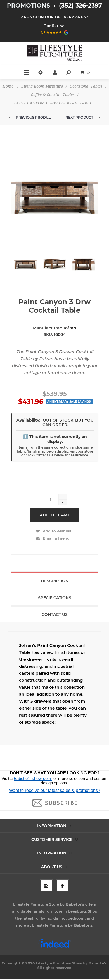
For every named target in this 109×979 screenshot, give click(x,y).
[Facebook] (62, 885)
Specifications (54, 597)
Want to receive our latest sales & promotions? (54, 790)
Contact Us (55, 614)
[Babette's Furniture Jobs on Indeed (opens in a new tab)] (54, 947)
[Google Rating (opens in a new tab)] (54, 36)
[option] (25, 267)
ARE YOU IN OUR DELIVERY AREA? (54, 17)
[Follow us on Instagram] (46, 885)
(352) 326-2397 (80, 5)
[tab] (54, 580)
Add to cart (55, 515)
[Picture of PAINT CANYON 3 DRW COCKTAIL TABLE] (25, 264)
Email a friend (56, 538)
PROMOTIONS (29, 5)
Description (54, 580)
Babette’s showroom (33, 778)
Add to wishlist (57, 531)
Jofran (69, 328)
